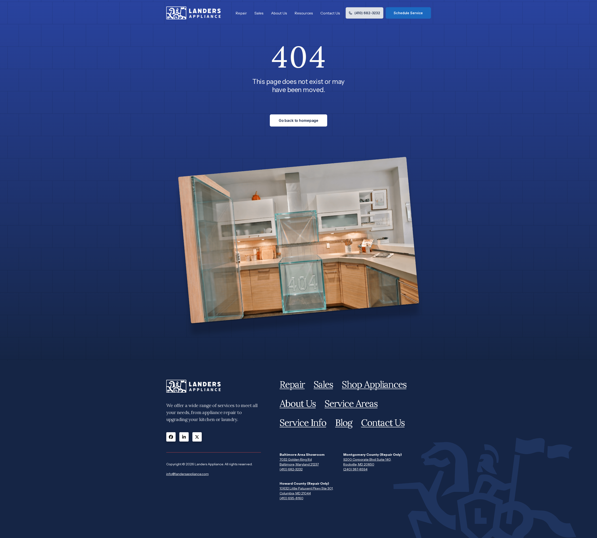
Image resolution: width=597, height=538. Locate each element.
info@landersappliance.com (187, 474)
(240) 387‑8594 (355, 469)
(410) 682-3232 (291, 469)
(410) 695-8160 (291, 498)
